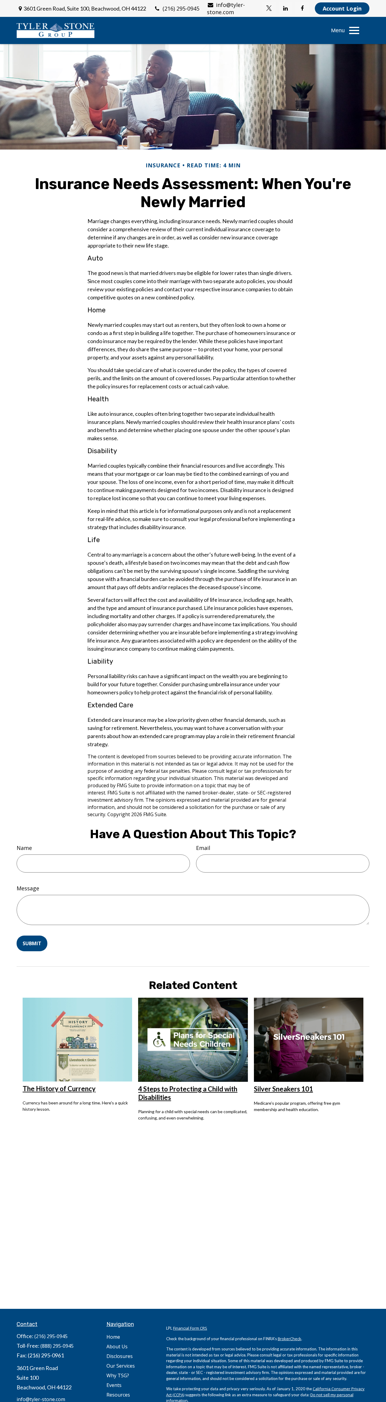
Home (113, 1337)
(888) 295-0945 (57, 1346)
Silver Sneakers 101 (283, 1089)
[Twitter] (269, 8)
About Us (117, 1346)
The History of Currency (59, 1089)
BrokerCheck (289, 1338)
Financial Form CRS (190, 1328)
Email (203, 847)
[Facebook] (302, 8)
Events (114, 1385)
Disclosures (119, 1356)
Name (24, 847)
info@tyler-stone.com (226, 8)
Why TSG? (117, 1375)
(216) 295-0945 (181, 8)
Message (28, 888)
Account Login (342, 8)
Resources (118, 1394)
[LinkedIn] (285, 8)
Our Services (120, 1366)
